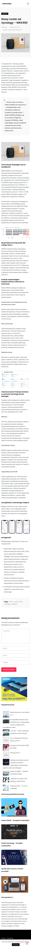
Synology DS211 (15, 753)
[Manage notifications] (27, 943)
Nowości (4, 13)
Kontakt (3, 938)
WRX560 (14, 604)
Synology (7, 604)
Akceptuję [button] (16, 944)
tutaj (10, 592)
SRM (20, 602)
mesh (11, 602)
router (16, 602)
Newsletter (10, 938)
